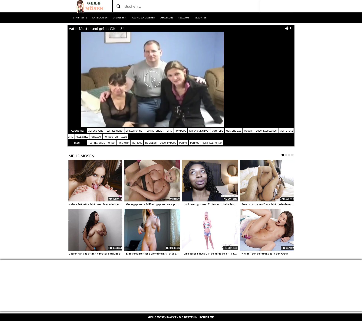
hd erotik (123, 142)
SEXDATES (201, 17)
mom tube (217, 130)
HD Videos (180, 130)
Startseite (80, 17)
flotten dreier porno (101, 142)
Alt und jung (96, 130)
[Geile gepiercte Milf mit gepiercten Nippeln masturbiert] (152, 180)
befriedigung (115, 130)
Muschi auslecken (266, 130)
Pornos (194, 142)
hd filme (137, 142)
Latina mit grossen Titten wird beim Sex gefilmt (213, 204)
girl (169, 130)
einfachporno (134, 130)
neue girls (82, 136)
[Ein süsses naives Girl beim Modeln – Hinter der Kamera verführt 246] (210, 230)
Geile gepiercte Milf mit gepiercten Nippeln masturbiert (161, 204)
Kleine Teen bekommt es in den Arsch (265, 253)
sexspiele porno (212, 142)
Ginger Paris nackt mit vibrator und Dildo (94, 253)
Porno (183, 142)
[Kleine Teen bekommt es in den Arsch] (267, 230)
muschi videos (168, 142)
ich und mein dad (199, 130)
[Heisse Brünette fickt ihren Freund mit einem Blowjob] (94, 180)
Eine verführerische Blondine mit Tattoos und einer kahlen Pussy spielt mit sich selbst (179, 253)
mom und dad (233, 130)
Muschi (248, 130)
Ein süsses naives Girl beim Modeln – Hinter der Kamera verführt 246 (226, 253)
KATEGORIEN (100, 17)
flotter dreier (154, 130)
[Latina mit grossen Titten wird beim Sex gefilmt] (210, 180)
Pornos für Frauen (115, 136)
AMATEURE (166, 17)
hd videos (150, 142)
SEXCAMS (184, 17)
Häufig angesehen (143, 17)
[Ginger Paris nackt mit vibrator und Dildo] (94, 230)
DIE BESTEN (119, 17)
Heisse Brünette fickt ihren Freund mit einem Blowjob (101, 204)
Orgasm (96, 136)
